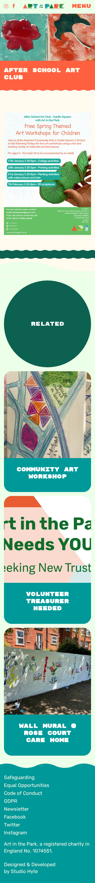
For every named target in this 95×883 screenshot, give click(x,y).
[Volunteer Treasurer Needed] (45, 499)
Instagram (15, 833)
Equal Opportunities (26, 785)
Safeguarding (19, 777)
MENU (81, 6)
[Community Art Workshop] (45, 374)
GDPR (10, 801)
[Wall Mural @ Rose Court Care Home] (45, 631)
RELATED (47, 324)
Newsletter (16, 809)
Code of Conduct (23, 793)
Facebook (15, 817)
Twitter (12, 825)
